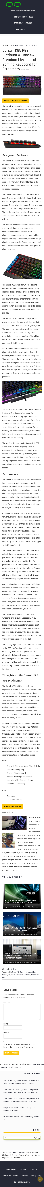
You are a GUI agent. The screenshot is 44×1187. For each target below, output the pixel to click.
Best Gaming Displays (22, 1182)
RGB (3, 978)
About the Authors (10, 1176)
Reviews (14, 969)
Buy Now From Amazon (12, 806)
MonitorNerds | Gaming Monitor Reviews (13, 4)
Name (6, 1024)
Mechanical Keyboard (23, 975)
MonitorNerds (11, 1169)
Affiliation (24, 1176)
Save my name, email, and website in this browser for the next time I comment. (19, 1045)
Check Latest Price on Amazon (15, 101)
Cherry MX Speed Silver (28, 972)
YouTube (22, 1169)
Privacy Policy (36, 1176)
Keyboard (11, 975)
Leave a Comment (31, 45)
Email (6, 1033)
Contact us (33, 1169)
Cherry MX (15, 972)
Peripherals (35, 975)
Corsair (4, 975)
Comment (8, 1002)
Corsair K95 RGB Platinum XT (17, 106)
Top (40, 1179)
